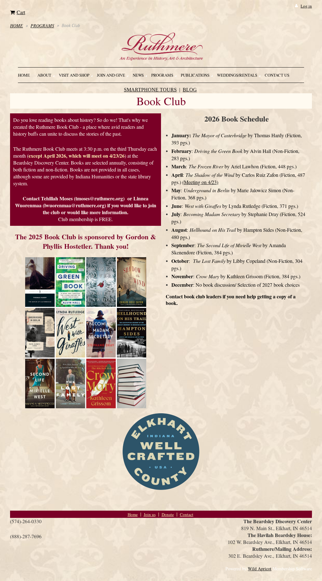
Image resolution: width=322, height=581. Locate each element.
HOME (16, 26)
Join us (150, 514)
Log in (306, 6)
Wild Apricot (259, 569)
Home (133, 514)
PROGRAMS (42, 26)
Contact (186, 514)
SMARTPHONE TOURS (150, 89)
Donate (168, 514)
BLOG (190, 89)
